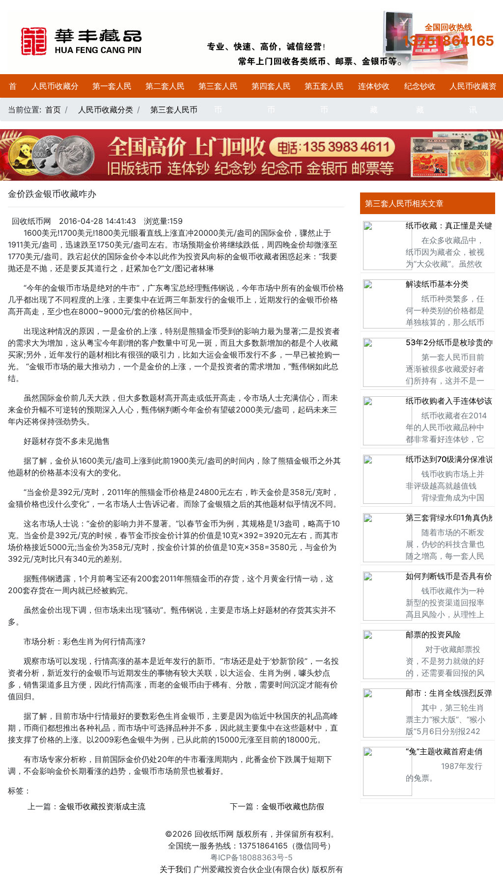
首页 (13, 97)
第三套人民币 (218, 97)
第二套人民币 (165, 97)
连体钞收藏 (374, 97)
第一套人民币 (112, 97)
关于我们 (175, 869)
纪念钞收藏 (420, 97)
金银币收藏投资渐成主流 (102, 806)
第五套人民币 (324, 97)
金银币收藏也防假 (292, 806)
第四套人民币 (271, 97)
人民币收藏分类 (55, 97)
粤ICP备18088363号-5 (251, 857)
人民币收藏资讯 (473, 97)
